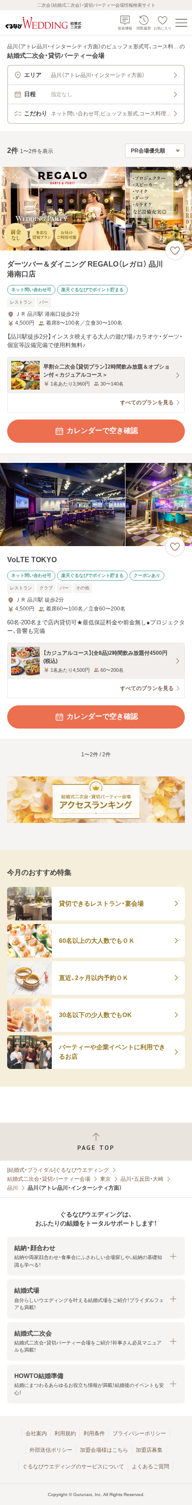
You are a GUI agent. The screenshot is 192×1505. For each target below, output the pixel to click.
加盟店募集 (149, 1450)
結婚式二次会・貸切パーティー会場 (48, 1179)
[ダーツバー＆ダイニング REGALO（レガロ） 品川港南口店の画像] (96, 208)
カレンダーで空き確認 (102, 430)
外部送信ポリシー (50, 1450)
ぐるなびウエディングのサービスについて (73, 1466)
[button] (96, 1256)
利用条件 (94, 1433)
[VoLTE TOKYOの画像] (96, 505)
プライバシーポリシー (139, 1433)
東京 (105, 1179)
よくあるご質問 (150, 1466)
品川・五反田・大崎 (142, 1179)
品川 (12, 1188)
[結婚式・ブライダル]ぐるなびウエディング (58, 1170)
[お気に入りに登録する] (175, 250)
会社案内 (36, 1433)
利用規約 (65, 1433)
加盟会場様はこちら (104, 1450)
